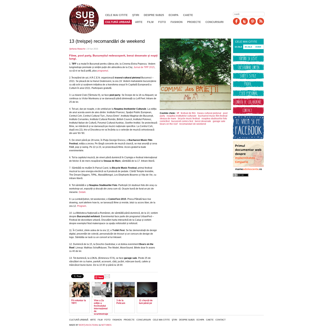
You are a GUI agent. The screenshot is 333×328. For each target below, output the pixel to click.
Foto (162, 22)
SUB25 (88, 19)
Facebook (236, 21)
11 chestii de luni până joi (146, 301)
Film (150, 22)
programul (102, 70)
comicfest (165, 121)
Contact (220, 320)
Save (100, 277)
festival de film (188, 113)
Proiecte (194, 22)
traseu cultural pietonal (209, 113)
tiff (178, 113)
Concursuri (214, 22)
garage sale (219, 121)
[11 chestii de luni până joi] (147, 289)
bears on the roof (168, 124)
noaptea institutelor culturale (181, 115)
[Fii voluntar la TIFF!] (79, 289)
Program (81, 206)
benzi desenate (203, 121)
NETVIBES (106, 325)
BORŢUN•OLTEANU (89, 325)
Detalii (82, 192)
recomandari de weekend (192, 124)
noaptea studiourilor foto (214, 118)
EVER (258, 47)
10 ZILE (238, 47)
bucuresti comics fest (182, 121)
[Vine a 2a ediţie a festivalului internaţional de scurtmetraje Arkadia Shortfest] (102, 289)
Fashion (176, 22)
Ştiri (135, 15)
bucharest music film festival (212, 115)
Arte (138, 22)
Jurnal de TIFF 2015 (144, 67)
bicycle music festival (189, 118)
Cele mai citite (116, 15)
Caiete (188, 15)
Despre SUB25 (154, 15)
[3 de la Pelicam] (124, 289)
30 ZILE (248, 47)
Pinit (252, 21)
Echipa (173, 15)
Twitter (244, 21)
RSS (260, 21)
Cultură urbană (117, 22)
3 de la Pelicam (120, 301)
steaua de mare (168, 118)
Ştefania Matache (77, 49)
